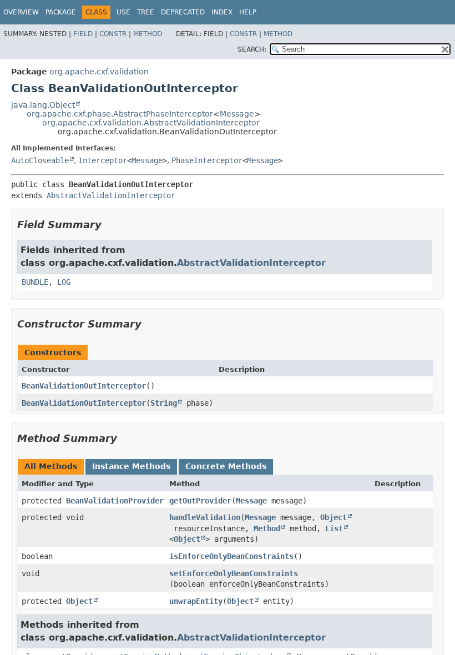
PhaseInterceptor (206, 160)
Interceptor (102, 160)
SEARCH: (251, 49)
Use (123, 12)
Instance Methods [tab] (131, 466)
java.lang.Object (43, 104)
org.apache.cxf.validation (99, 71)
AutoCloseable (40, 160)
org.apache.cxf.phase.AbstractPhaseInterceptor (120, 113)
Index (221, 12)
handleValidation (204, 517)
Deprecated (183, 12)
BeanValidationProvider (115, 500)
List (334, 528)
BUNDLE (35, 282)
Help (247, 12)
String (163, 403)
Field (83, 34)
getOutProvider (200, 500)
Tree (145, 12)
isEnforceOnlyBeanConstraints (231, 556)
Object (333, 517)
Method (147, 34)
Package (61, 12)
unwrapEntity (196, 601)
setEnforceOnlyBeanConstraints (233, 573)
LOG (63, 282)
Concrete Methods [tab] (225, 466)
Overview (21, 12)
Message (237, 113)
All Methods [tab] (50, 466)
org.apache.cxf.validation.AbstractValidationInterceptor (151, 122)
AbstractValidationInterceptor (111, 195)
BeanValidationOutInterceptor (84, 385)
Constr (113, 34)
